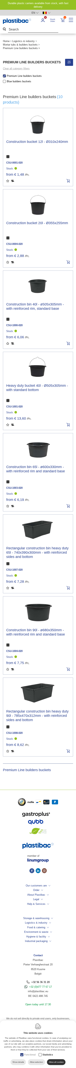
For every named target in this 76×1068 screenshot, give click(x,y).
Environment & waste (36, 931)
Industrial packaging (36, 941)
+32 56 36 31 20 (40, 982)
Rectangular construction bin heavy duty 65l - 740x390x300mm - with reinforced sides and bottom (37, 552)
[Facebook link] (32, 871)
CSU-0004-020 (14, 244)
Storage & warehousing (36, 918)
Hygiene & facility (36, 936)
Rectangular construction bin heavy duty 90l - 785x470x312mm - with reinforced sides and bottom (37, 715)
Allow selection (36, 1062)
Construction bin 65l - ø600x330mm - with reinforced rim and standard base (35, 469)
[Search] (4, 30)
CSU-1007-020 (14, 569)
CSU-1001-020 (14, 406)
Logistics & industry (23, 41)
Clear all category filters (16, 68)
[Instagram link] (44, 871)
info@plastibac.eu (38, 991)
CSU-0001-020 (14, 162)
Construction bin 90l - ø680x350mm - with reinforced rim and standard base (35, 632)
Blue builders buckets (19, 81)
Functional (30, 1054)
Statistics (47, 1054)
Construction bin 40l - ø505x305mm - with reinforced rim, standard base (35, 306)
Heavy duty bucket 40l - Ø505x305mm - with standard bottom (37, 388)
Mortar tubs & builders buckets (20, 44)
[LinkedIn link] (39, 871)
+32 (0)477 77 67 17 (40, 986)
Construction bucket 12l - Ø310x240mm (37, 142)
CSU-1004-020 (14, 651)
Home (6, 41)
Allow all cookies (56, 1062)
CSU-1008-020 (14, 732)
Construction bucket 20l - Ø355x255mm (37, 223)
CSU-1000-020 (14, 325)
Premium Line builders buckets (24, 75)
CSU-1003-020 (14, 487)
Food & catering (36, 927)
